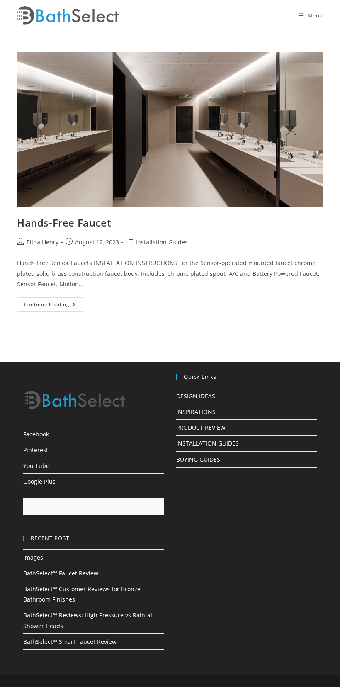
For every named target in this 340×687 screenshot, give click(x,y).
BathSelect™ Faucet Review (60, 573)
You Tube (36, 466)
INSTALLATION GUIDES (207, 443)
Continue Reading (53, 306)
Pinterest (35, 450)
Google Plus (39, 481)
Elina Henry (42, 242)
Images (33, 557)
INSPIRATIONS (196, 412)
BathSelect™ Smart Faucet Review (70, 642)
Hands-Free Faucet (64, 222)
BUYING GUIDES (198, 459)
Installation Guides (162, 242)
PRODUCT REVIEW (201, 427)
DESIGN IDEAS (195, 396)
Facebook (36, 434)
